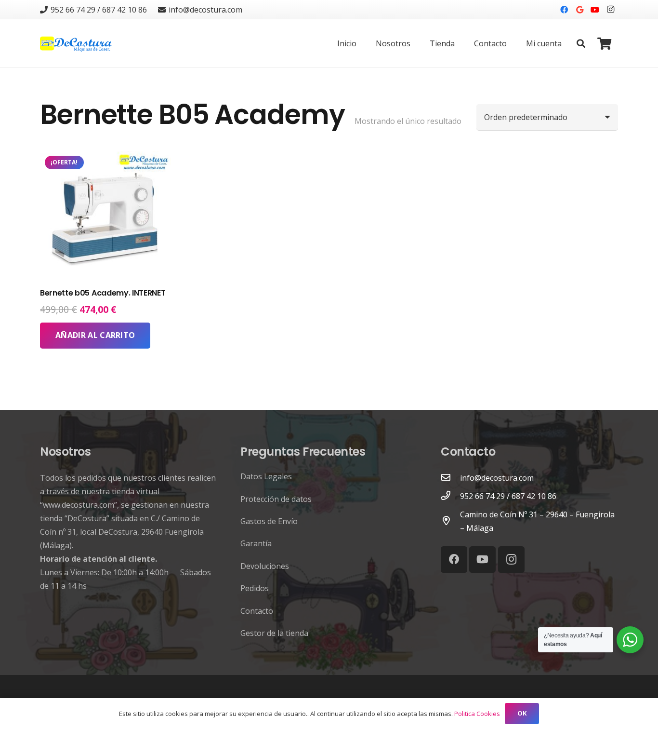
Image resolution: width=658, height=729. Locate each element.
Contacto (256, 611)
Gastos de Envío (269, 521)
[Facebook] (564, 9)
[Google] (579, 9)
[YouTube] (595, 9)
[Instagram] (610, 9)
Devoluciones (264, 566)
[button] (581, 43)
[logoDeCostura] (77, 43)
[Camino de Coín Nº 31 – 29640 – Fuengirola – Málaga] (450, 521)
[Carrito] (604, 43)
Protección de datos (276, 499)
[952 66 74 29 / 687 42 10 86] (450, 496)
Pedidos (254, 588)
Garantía (256, 543)
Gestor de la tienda (274, 633)
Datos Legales (266, 476)
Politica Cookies (477, 713)
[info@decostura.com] (450, 478)
